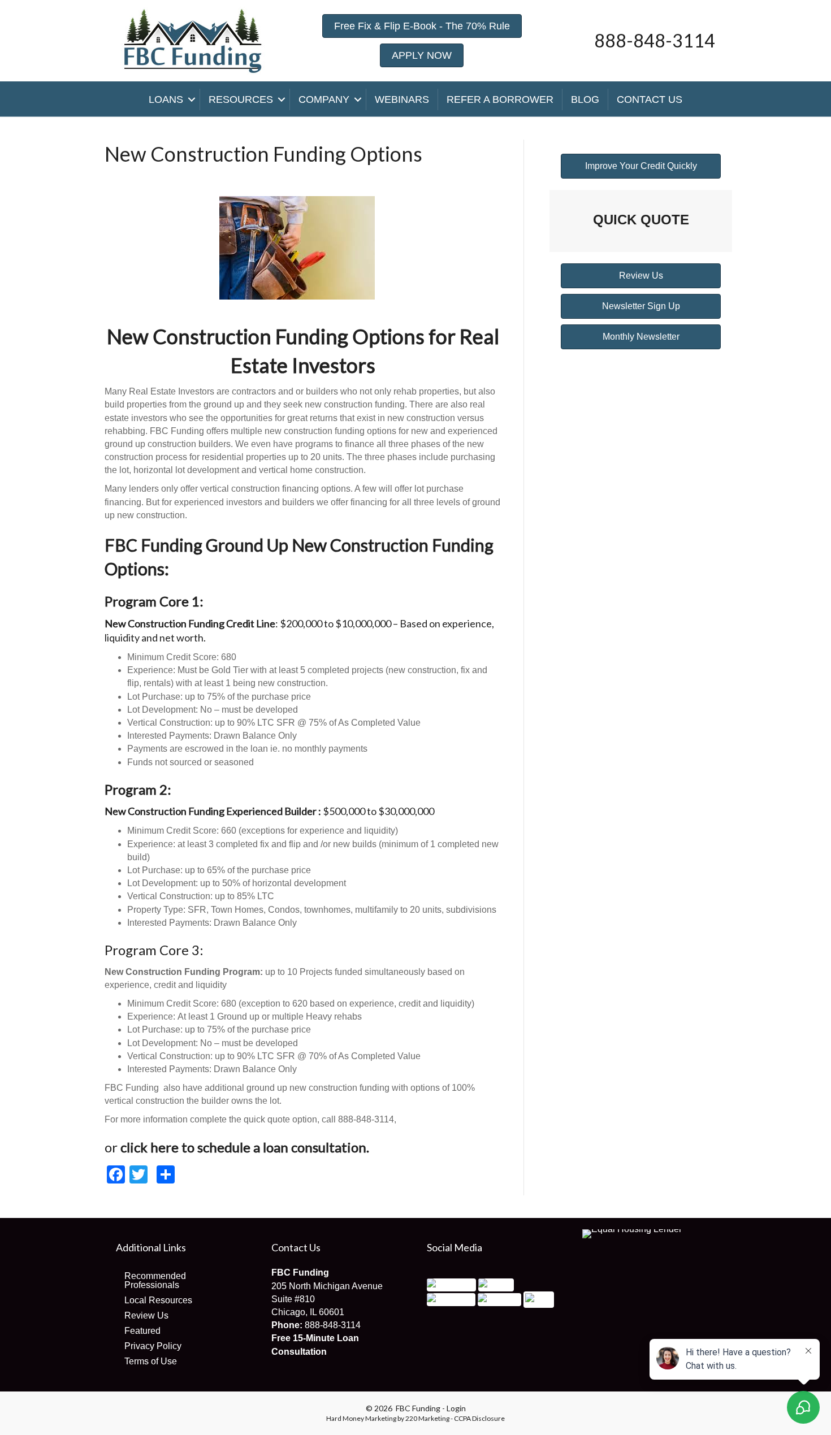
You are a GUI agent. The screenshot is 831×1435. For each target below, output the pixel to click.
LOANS (166, 99)
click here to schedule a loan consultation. (244, 1147)
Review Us (146, 1315)
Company (323, 99)
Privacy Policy (152, 1346)
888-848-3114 (333, 1325)
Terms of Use (150, 1361)
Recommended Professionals (155, 1280)
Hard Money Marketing (361, 1418)
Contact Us (649, 99)
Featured (142, 1331)
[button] (422, 26)
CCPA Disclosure (479, 1418)
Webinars (402, 99)
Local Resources (158, 1300)
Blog (585, 99)
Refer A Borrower (500, 99)
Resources (241, 99)
